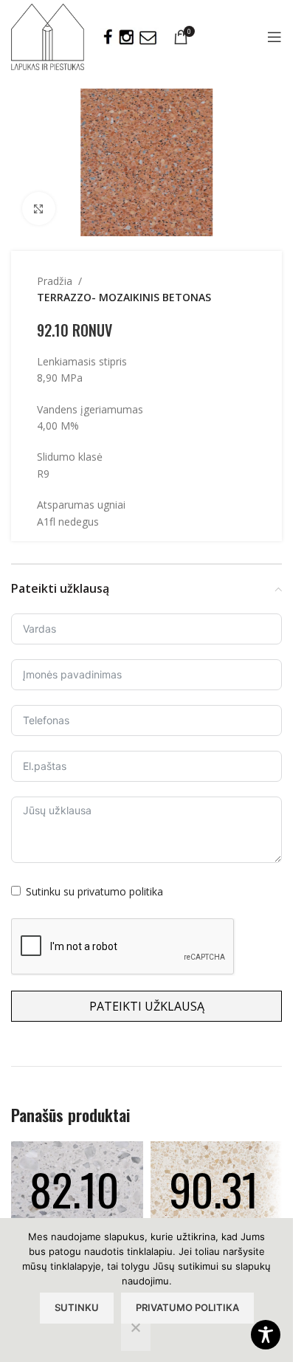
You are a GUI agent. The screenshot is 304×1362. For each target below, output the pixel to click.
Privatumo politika (187, 1307)
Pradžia (54, 281)
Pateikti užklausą (146, 1006)
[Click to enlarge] (38, 208)
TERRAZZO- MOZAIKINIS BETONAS (124, 297)
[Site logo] (47, 36)
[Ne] (136, 1335)
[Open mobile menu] (274, 37)
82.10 (74, 1188)
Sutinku (77, 1307)
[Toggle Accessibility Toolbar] (265, 1334)
